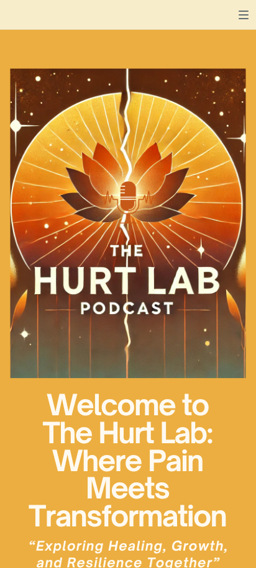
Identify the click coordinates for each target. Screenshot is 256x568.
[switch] (243, 14)
